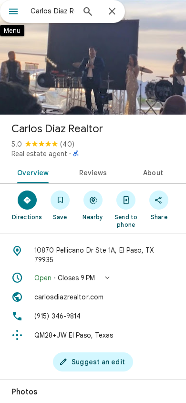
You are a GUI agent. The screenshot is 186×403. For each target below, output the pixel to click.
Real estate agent (39, 153)
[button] (93, 277)
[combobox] (52, 11)
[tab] (31, 171)
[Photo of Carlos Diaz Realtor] (93, 57)
